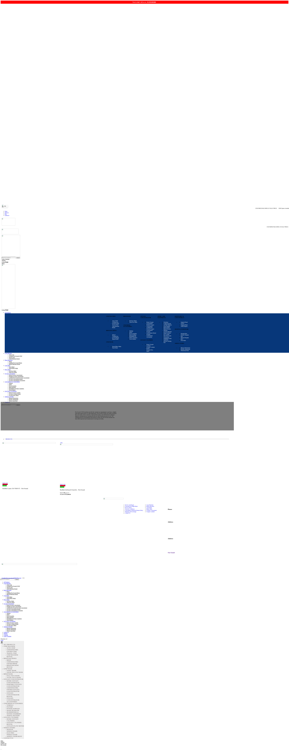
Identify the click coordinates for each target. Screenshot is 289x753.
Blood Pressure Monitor (167, 329)
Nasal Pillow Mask (116, 346)
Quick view (5, 483)
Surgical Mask (184, 325)
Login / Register (7, 636)
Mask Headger (132, 335)
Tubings (131, 331)
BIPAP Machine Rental (14, 364)
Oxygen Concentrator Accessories (149, 336)
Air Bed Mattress (168, 325)
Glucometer (166, 337)
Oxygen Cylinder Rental (15, 394)
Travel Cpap (12, 357)
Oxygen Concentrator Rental (151, 332)
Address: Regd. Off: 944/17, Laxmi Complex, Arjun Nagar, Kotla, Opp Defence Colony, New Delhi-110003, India (177, 527)
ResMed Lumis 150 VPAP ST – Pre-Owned (15, 488)
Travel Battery (132, 339)
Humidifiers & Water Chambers (133, 337)
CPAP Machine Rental (14, 358)
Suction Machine (168, 331)
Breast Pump (167, 327)
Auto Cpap (11, 354)
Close (2, 640)
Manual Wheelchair (185, 348)
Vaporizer (166, 339)
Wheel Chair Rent (13, 400)
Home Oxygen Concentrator (150, 323)
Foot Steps (183, 340)
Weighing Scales (168, 338)
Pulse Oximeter (167, 333)
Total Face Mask (133, 322)
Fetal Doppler (167, 326)
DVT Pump (166, 334)
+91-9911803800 (151, 2)
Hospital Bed (184, 333)
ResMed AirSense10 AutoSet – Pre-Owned (72, 490)
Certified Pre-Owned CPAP (115, 323)
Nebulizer (166, 322)
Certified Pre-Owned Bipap (115, 337)
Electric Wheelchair (185, 349)
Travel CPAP (115, 325)
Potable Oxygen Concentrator (150, 325)
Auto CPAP (115, 320)
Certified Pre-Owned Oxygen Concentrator (150, 329)
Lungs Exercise (167, 323)
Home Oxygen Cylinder (150, 345)
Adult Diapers (184, 326)
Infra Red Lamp (167, 335)
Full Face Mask (133, 320)
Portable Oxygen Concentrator (16, 376)
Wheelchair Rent (185, 350)
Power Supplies (133, 333)
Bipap (10, 361)
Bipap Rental (115, 339)
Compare (6, 635)
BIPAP (114, 335)
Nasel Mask (115, 348)
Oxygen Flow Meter (14, 395)
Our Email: (171, 552)
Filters (130, 332)
